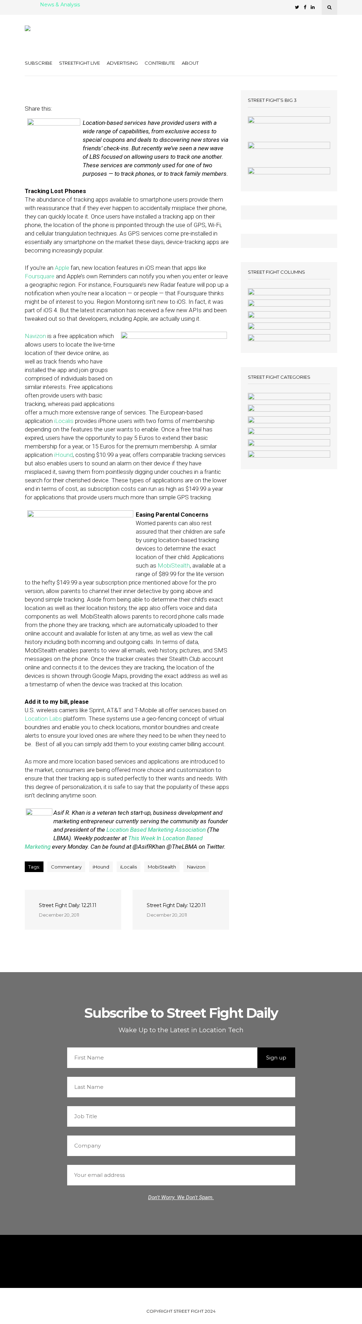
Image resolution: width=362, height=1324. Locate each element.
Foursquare (39, 276)
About (190, 63)
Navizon (35, 335)
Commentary (66, 867)
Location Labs (43, 718)
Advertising (122, 63)
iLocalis (64, 420)
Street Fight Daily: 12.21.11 (67, 905)
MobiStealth (174, 565)
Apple (62, 267)
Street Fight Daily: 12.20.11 (176, 905)
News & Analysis (60, 5)
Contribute (160, 63)
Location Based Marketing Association (156, 829)
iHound (63, 454)
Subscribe (38, 63)
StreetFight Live (79, 63)
